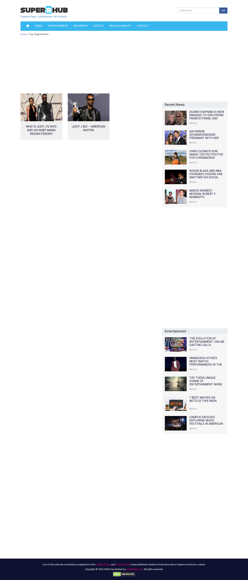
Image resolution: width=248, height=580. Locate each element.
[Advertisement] (88, 67)
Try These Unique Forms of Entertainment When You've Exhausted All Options (205, 384)
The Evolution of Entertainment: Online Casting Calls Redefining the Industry (206, 345)
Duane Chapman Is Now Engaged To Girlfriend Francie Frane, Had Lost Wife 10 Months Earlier (206, 118)
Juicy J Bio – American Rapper (88, 128)
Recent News (175, 104)
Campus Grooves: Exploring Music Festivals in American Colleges (206, 422)
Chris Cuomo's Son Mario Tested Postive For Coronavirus (206, 154)
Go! (223, 10)
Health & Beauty (120, 25)
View (194, 123)
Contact (142, 25)
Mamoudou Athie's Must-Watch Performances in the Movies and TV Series (205, 363)
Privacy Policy (123, 564)
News (38, 25)
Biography (81, 25)
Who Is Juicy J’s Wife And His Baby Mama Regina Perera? (41, 130)
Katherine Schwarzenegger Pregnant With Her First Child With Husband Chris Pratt (205, 138)
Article (99, 25)
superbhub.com (134, 569)
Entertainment (58, 25)
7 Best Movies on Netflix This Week (203, 399)
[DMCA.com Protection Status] (124, 574)
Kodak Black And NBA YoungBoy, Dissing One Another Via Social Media (206, 175)
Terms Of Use (103, 564)
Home (24, 34)
